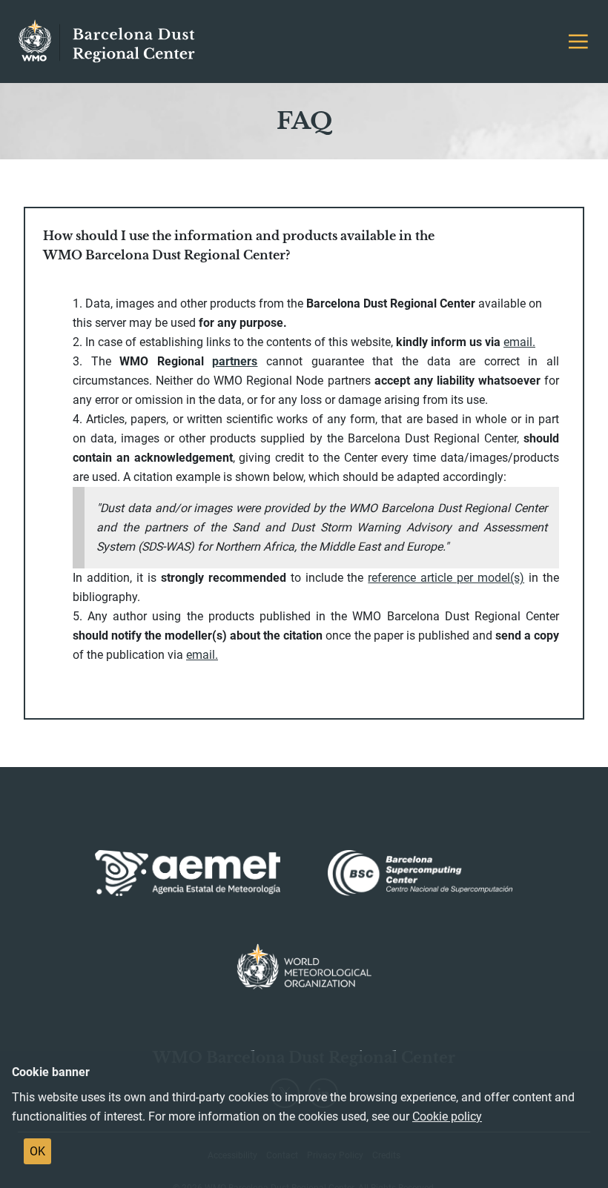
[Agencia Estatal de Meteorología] (187, 873)
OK (37, 1151)
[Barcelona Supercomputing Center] (420, 873)
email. (202, 655)
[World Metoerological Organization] (304, 966)
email (517, 342)
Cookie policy (447, 1116)
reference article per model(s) (446, 578)
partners (234, 361)
